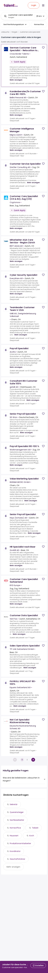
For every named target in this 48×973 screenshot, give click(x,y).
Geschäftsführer (17, 859)
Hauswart (14, 835)
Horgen (14, 32)
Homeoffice (15, 827)
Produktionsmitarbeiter (20, 843)
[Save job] (43, 47)
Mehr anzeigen (16, 80)
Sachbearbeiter (17, 820)
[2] (33, 760)
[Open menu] (43, 5)
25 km (39, 16)
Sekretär (13, 804)
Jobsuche (5, 32)
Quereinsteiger (17, 812)
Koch (31, 835)
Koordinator (15, 851)
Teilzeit (35, 827)
